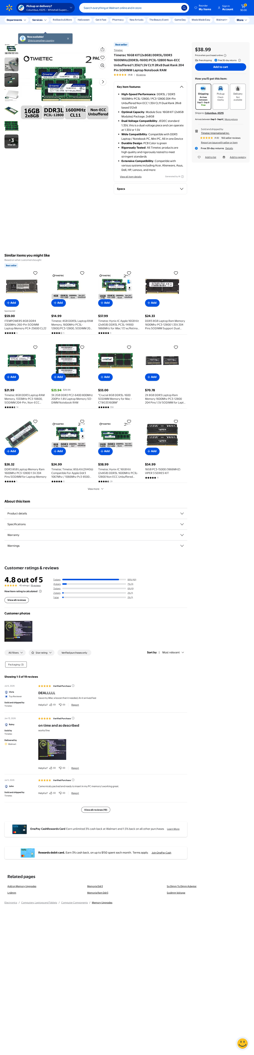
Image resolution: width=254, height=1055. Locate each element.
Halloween (84, 19)
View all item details (131, 176)
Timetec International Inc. (215, 133)
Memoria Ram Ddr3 (97, 892)
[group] (130, 74)
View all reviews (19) (95, 809)
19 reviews (36, 585)
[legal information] (225, 55)
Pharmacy (118, 19)
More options (231, 119)
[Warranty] (182, 535)
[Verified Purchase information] (73, 685)
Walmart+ (221, 19)
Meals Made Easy (201, 19)
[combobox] (134, 8)
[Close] (69, 20)
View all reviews (16, 599)
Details (229, 148)
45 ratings (141, 75)
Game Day (180, 19)
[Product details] (182, 513)
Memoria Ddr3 (95, 886)
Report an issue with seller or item (219, 142)
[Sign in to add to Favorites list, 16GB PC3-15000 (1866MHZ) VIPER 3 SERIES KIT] (176, 421)
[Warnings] (182, 546)
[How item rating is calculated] (40, 591)
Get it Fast (101, 19)
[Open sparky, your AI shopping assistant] (242, 1043)
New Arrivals (136, 19)
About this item (17, 501)
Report (75, 704)
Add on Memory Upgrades (21, 886)
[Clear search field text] (175, 8)
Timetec (118, 50)
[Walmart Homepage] (9, 8)
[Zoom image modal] (102, 65)
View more (93, 488)
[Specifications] (182, 524)
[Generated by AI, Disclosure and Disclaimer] (182, 177)
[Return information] (239, 60)
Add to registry (238, 157)
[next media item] (102, 81)
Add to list (210, 157)
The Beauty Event (159, 19)
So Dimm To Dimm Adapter (182, 886)
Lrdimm (11, 892)
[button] (203, 8)
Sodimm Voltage (176, 892)
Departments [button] (14, 19)
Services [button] (37, 19)
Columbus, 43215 (214, 112)
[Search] (184, 8)
